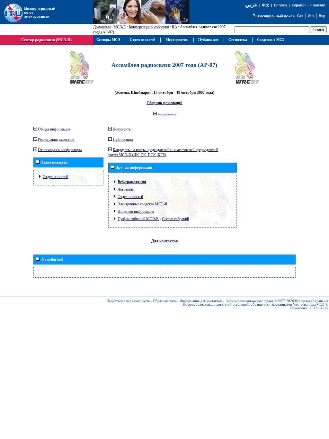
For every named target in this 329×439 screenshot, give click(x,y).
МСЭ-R (119, 27)
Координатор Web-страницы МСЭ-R (299, 304)
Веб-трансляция (132, 182)
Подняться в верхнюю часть (128, 301)
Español (299, 5)
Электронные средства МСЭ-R (142, 204)
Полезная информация (136, 211)
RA (174, 27)
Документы (122, 129)
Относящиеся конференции (60, 150)
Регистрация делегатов (56, 139)
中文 (265, 5)
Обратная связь (164, 301)
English (280, 5)
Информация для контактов (201, 301)
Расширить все (167, 114)
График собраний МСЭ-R (138, 219)
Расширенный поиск (276, 16)
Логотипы (126, 189)
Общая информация (54, 129)
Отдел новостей (55, 177)
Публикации (123, 139)
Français (317, 5)
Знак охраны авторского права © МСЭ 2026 (260, 301)
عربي (251, 5)
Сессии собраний (175, 219)
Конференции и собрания (149, 27)
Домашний (102, 27)
